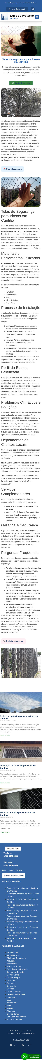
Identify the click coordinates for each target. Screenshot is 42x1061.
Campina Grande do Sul (17, 969)
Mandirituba (12, 1003)
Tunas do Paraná (14, 1019)
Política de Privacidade (14, 876)
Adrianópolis (12, 952)
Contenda (11, 986)
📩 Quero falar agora (12, 169)
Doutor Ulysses (14, 991)
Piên (9, 1005)
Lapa (9, 1000)
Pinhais (10, 1008)
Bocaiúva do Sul (14, 966)
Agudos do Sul (13, 955)
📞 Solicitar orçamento (13, 641)
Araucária (11, 961)
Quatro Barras (13, 1014)
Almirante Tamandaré (16, 958)
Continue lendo (5, 736)
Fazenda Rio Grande (16, 994)
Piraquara (11, 1011)
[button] (37, 17)
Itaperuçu (11, 997)
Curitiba (10, 989)
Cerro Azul (11, 980)
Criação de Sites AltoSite (21, 1040)
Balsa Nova (12, 963)
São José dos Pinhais (16, 1017)
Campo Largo (13, 975)
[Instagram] (33, 9)
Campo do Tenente (15, 972)
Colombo (11, 983)
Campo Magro (13, 977)
